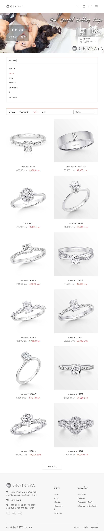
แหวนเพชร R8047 (28, 394)
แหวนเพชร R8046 (75, 451)
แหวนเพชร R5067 (75, 394)
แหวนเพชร (28, 223)
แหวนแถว (13, 97)
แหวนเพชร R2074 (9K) (76, 166)
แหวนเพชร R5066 (75, 337)
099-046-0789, (13, 508)
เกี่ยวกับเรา (82, 494)
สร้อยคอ (12, 82)
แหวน (11, 73)
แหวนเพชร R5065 (28, 280)
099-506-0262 (27, 508)
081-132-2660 (17, 505)
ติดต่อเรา (81, 498)
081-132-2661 (29, 505)
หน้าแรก (13, 36)
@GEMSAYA (16, 500)
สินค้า (86, 527)
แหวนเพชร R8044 (28, 337)
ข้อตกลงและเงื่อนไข (85, 502)
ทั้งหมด (12, 68)
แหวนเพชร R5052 (75, 280)
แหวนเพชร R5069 (28, 451)
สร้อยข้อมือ (13, 87)
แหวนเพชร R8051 (28, 166)
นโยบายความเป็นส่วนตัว (87, 506)
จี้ (9, 92)
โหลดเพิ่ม (52, 466)
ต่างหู (11, 78)
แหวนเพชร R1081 (76, 223)
